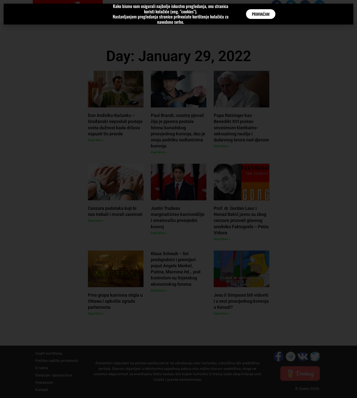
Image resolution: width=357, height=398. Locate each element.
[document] (178, 199)
